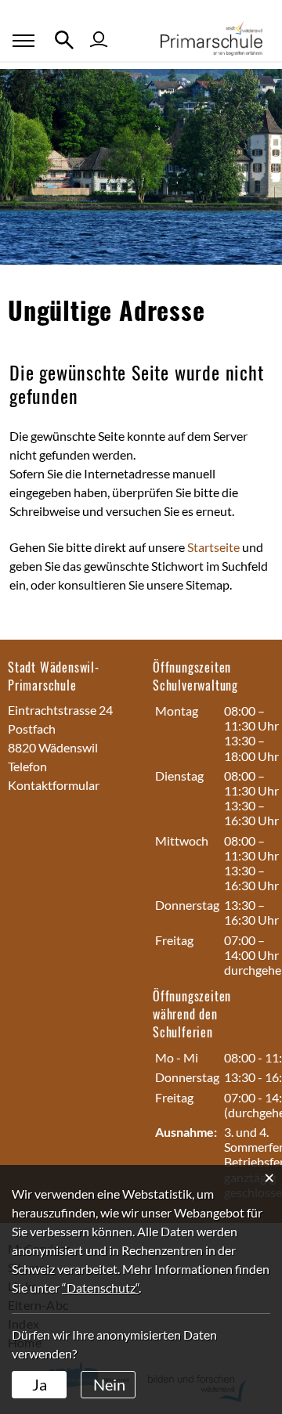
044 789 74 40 (86, 766)
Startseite (213, 546)
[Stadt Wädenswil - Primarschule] (217, 36)
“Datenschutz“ (100, 1287)
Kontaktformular (53, 784)
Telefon (27, 766)
